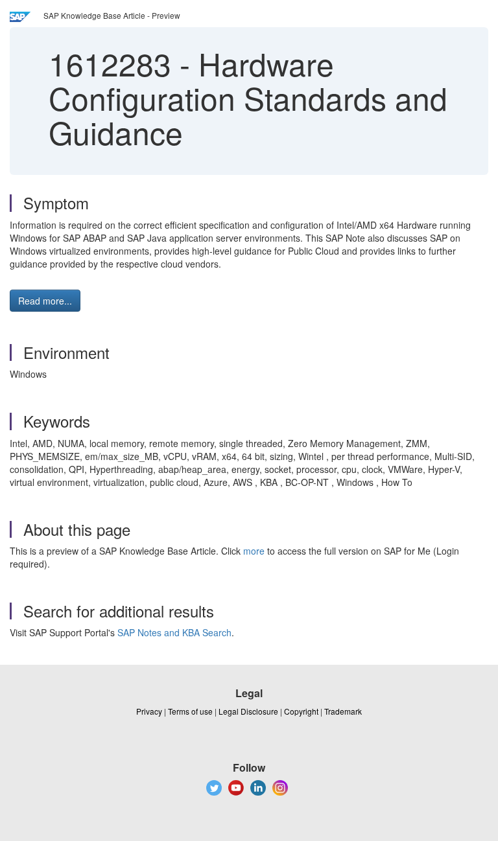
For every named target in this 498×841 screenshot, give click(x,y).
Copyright (301, 711)
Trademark (343, 711)
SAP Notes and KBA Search (174, 632)
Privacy (149, 711)
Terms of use (190, 711)
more (254, 550)
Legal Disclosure (248, 711)
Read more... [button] (45, 300)
